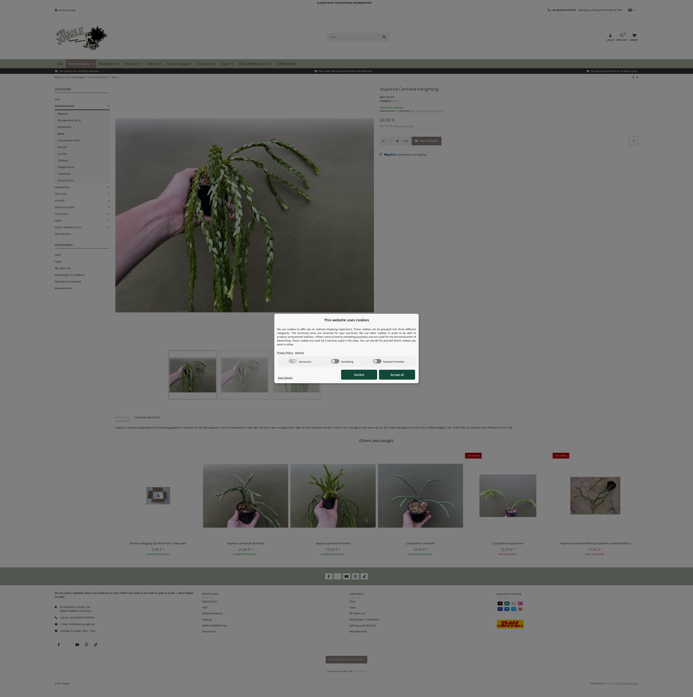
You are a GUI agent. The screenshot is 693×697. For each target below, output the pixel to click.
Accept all (397, 375)
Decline (359, 375)
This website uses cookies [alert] (346, 320)
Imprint (299, 352)
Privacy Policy (285, 352)
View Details (285, 377)
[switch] (293, 361)
